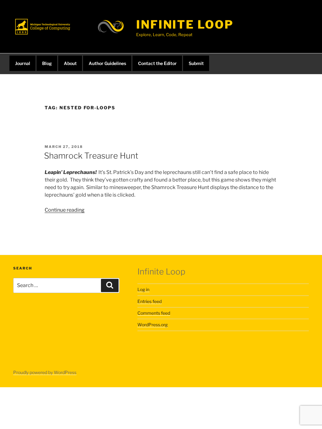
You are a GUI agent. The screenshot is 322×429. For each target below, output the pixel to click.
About (70, 63)
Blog (47, 63)
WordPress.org (152, 324)
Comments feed (153, 313)
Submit (196, 63)
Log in (143, 289)
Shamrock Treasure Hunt (91, 155)
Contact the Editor (157, 63)
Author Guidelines (107, 63)
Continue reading (65, 210)
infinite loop (184, 24)
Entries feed (149, 301)
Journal (22, 63)
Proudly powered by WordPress (44, 372)
